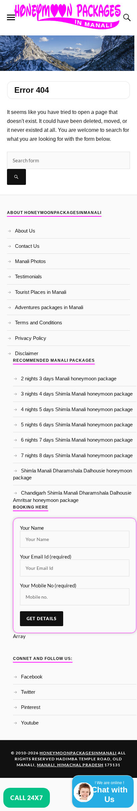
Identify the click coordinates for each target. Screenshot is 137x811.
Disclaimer (26, 353)
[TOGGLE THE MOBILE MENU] (11, 18)
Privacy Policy (30, 338)
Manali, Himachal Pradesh (70, 764)
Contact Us (27, 246)
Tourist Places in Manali (40, 292)
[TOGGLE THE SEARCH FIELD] (126, 18)
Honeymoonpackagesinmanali (78, 752)
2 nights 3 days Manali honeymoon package (68, 378)
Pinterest (30, 707)
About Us (25, 231)
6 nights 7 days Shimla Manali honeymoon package (77, 440)
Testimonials (28, 276)
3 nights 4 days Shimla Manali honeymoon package (77, 394)
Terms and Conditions (38, 322)
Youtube (30, 723)
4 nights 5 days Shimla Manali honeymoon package (77, 409)
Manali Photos (30, 261)
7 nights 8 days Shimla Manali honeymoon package (77, 455)
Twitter (28, 692)
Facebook (32, 676)
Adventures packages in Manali (49, 307)
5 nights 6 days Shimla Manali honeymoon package (77, 424)
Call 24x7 (26, 797)
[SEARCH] (16, 177)
